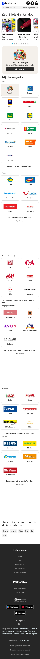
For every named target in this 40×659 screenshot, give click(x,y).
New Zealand (7, 634)
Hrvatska (19, 631)
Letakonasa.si (26, 640)
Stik (20, 560)
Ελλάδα (11, 631)
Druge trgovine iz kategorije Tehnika (19, 481)
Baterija (13, 531)
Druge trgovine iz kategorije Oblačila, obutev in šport (17, 301)
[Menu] (36, 3)
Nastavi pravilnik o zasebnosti (20, 646)
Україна (34, 634)
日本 (29, 631)
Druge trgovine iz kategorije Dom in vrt (19, 433)
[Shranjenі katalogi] (28, 3)
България (33, 629)
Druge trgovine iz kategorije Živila (19, 166)
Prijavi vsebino (20, 564)
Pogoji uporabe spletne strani (20, 650)
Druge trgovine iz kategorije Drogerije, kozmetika (19, 350)
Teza (4, 535)
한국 (33, 631)
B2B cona (20, 592)
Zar (32, 531)
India (25, 631)
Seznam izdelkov (20, 572)
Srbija (22, 634)
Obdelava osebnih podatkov (20, 654)
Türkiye (28, 634)
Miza (21, 531)
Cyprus (4, 631)
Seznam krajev (20, 568)
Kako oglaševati (20, 588)
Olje (26, 531)
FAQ (20, 556)
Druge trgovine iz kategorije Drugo (19, 217)
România (16, 634)
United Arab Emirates (20, 629)
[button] (32, 3)
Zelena (5, 531)
